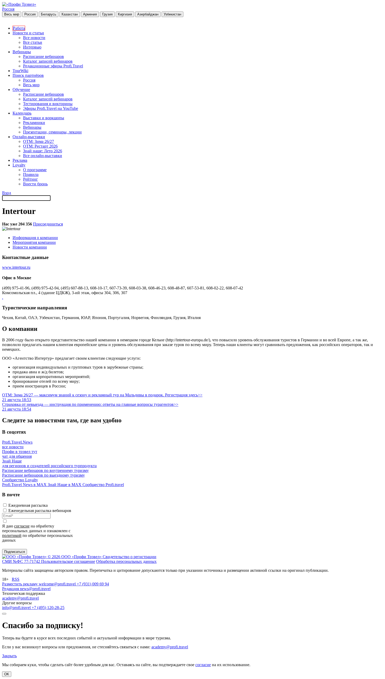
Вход (6, 193)
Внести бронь (35, 184)
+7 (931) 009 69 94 (93, 584)
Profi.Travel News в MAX (25, 484)
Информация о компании (35, 237)
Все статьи (32, 42)
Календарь (22, 113)
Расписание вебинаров (43, 56)
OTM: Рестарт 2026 (40, 146)
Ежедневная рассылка (28, 505)
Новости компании (30, 247)
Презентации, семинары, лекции (52, 132)
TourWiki (20, 70)
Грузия (107, 14)
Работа (19, 28)
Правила (30, 174)
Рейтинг (30, 179)
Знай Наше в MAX (65, 484)
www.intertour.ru (16, 267)
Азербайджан (147, 14)
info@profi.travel (17, 607)
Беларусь (48, 14)
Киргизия (125, 14)
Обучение (21, 89)
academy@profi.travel (20, 598)
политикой (11, 535)
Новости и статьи (28, 33)
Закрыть (9, 656)
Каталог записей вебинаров (48, 61)
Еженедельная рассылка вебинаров (39, 510)
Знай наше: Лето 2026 (42, 151)
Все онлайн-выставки (42, 155)
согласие (22, 526)
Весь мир (11, 14)
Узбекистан (172, 14)
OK (6, 674)
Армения (90, 14)
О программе (35, 170)
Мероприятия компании (34, 242)
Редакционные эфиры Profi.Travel (53, 66)
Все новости (34, 37)
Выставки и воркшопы (43, 118)
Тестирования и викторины (48, 103)
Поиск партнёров (28, 75)
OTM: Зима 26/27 (38, 141)
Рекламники (34, 122)
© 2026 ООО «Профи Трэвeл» (75, 556)
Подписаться (14, 552)
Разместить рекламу (20, 584)
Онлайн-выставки (29, 136)
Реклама (20, 160)
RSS (15, 579)
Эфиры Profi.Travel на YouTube (50, 108)
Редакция (11, 588)
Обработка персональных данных (126, 561)
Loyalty (19, 165)
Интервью (32, 47)
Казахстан (70, 14)
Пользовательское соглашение (68, 561)
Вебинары (22, 52)
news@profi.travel (35, 588)
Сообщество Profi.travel (103, 484)
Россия (8, 9)
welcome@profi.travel (58, 584)
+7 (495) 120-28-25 (48, 607)
